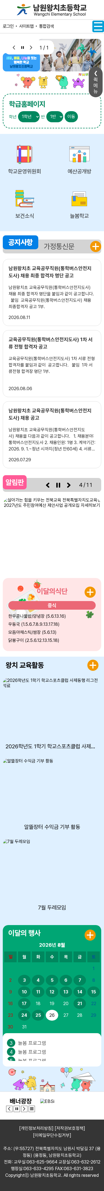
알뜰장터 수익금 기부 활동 (52, 827)
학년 (13, 116)
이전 (14, 47)
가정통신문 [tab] (59, 246)
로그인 (8, 26)
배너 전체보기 (32, 1109)
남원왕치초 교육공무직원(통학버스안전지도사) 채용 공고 (50, 414)
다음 (31, 47)
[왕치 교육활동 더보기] (92, 665)
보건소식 (24, 216)
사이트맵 (26, 26)
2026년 (52, 945)
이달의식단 (52, 591)
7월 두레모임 (52, 907)
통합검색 (46, 26)
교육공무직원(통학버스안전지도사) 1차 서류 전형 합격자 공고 (51, 343)
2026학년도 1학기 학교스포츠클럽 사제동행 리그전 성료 (52, 746)
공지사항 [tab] (20, 242)
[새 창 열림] (52, 533)
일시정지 (22, 47)
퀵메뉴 (95, 85)
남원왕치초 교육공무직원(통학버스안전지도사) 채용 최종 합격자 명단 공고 (50, 271)
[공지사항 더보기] (95, 246)
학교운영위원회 (24, 171)
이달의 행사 (24, 933)
